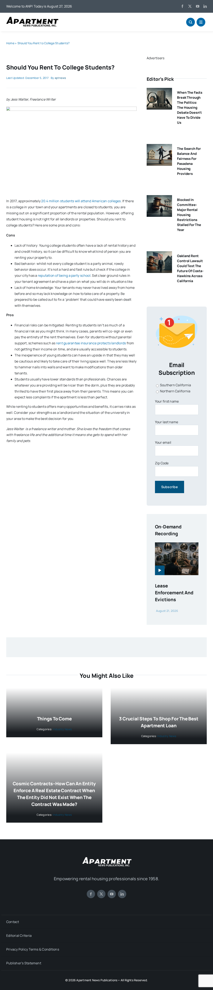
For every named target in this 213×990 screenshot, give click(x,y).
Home (10, 43)
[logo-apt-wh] (106, 857)
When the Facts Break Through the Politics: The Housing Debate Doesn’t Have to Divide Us (189, 107)
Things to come (54, 719)
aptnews (60, 78)
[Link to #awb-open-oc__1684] (201, 22)
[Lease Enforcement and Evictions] (176, 545)
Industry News (62, 729)
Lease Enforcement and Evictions (174, 593)
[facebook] (182, 6)
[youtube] (197, 6)
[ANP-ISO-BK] (32, 18)
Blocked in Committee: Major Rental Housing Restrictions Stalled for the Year (189, 214)
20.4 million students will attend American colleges (81, 201)
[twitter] (190, 6)
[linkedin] (205, 6)
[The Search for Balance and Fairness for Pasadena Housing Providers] (159, 147)
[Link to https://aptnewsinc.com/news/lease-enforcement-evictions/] (160, 570)
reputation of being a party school (64, 275)
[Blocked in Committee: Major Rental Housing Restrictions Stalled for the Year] (159, 198)
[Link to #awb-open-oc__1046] (190, 22)
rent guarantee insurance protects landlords (91, 343)
